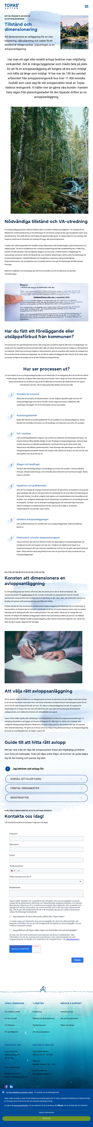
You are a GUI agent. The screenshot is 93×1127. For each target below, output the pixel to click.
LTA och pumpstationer (41, 1032)
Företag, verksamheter (24, 788)
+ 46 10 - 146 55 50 (46, 1055)
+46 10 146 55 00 (13, 1074)
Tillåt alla (47, 1118)
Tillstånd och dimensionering (43, 1018)
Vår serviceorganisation (69, 1018)
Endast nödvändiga (46, 1112)
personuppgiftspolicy (21, 1105)
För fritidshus (10, 1025)
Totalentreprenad (39, 1025)
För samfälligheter (11, 1032)
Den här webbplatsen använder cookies (19, 1092)
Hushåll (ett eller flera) (25, 779)
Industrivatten (19, 797)
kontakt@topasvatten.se (17, 1077)
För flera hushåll (11, 1018)
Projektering (37, 1012)
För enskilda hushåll (12, 1012)
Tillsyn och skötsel (67, 1025)
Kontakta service (66, 1012)
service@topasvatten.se (42, 1074)
